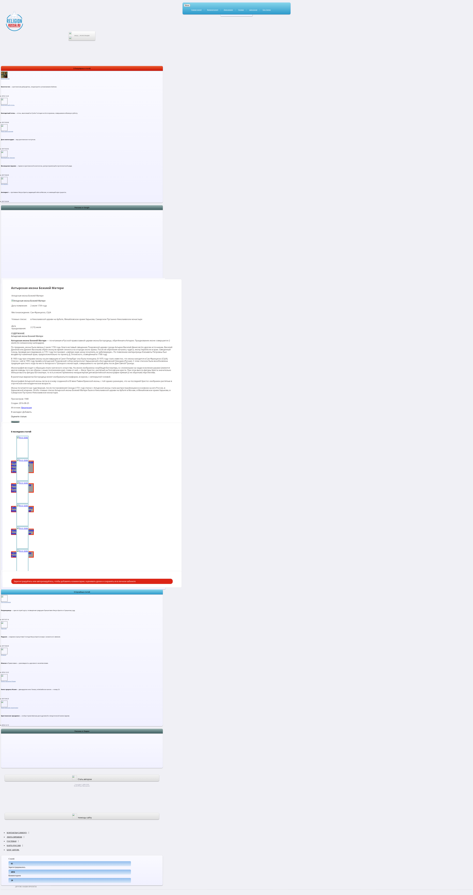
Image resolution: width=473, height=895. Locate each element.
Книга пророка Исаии (8, 681)
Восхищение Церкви (8, 158)
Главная (196, 10)
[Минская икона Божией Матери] (22, 560)
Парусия (4, 628)
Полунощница (6, 602)
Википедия (26, 407)
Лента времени (228, 10)
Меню (187, 5)
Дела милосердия (7, 131)
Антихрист (4, 184)
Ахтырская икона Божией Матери (27, 336)
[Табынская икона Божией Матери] (22, 492)
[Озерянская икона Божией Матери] (22, 515)
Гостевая (241, 10)
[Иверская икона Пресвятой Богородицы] (22, 469)
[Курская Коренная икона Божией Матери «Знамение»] (22, 447)
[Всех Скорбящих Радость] (22, 537)
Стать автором (85, 779)
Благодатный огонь (8, 105)
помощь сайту (85, 817)
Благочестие (5, 79)
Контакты (212, 10)
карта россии (253, 10)
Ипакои (3, 655)
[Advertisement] (82, 247)
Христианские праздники (9, 708)
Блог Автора (267, 10)
